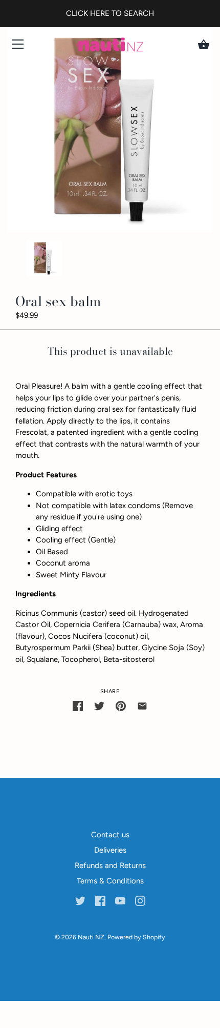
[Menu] (18, 46)
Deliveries (110, 850)
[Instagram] (140, 900)
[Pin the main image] (121, 706)
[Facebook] (100, 900)
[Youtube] (120, 900)
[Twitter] (80, 900)
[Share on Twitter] (99, 706)
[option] (44, 260)
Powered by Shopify (136, 937)
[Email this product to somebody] (142, 706)
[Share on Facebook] (78, 706)
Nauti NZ (91, 937)
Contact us (110, 834)
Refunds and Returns (110, 865)
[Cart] (203, 44)
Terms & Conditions (110, 880)
